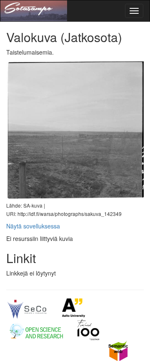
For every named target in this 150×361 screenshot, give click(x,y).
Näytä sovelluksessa (33, 226)
